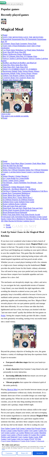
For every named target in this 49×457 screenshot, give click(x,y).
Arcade (8, 227)
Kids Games (30, 441)
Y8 (36, 439)
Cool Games (11, 439)
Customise (9, 453)
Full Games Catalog (23, 428)
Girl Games (33, 431)
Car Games (20, 433)
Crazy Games (23, 437)
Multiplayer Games (18, 441)
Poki (39, 439)
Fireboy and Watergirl (9, 437)
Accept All (40, 453)
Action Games (9, 433)
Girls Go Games (23, 439)
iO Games (32, 435)
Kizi (33, 428)
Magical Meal (12, 390)
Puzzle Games (40, 428)
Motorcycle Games (31, 433)
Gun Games (11, 435)
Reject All (24, 453)
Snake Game (33, 437)
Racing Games (23, 431)
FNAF (31, 439)
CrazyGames (6, 441)
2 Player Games (22, 435)
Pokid (8, 225)
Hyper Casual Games (9, 431)
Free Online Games (8, 428)
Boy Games (41, 435)
